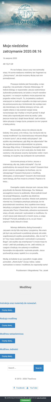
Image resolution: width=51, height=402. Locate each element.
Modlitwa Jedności (9, 349)
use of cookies (41, 398)
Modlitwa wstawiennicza (11, 334)
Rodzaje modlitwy (8, 318)
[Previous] (4, 329)
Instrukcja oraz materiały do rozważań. (18, 303)
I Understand (25, 400)
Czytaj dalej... (7, 310)
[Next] (46, 329)
